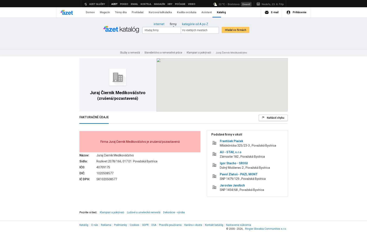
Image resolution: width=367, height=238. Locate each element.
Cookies (134, 225)
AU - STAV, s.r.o (230, 152)
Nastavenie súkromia (238, 225)
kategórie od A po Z (195, 24)
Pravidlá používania (170, 225)
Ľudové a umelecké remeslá (143, 212)
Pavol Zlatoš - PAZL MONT (239, 174)
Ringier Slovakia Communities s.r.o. (266, 228)
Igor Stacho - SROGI (234, 163)
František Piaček (231, 141)
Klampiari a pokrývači (112, 212)
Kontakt (214, 225)
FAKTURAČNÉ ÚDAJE (94, 117)
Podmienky (120, 225)
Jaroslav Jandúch (232, 185)
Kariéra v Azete (193, 225)
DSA (153, 225)
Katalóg (83, 225)
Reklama (106, 225)
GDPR (145, 225)
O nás (94, 225)
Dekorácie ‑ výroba (174, 212)
